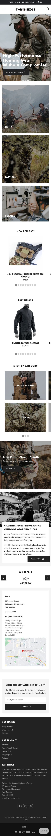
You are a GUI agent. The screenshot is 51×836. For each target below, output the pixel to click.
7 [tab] (30, 285)
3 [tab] (28, 81)
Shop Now (10, 469)
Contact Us (6, 751)
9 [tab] (35, 285)
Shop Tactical (7, 730)
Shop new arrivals (14, 72)
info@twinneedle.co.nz (14, 616)
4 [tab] (23, 285)
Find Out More (37, 559)
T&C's (27, 817)
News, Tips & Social (10, 748)
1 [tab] (23, 81)
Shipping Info (7, 755)
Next (47, 577)
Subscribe (24, 707)
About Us (5, 745)
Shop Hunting (7, 726)
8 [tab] (32, 285)
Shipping (32, 817)
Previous (3, 577)
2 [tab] (25, 81)
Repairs (5, 733)
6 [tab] (28, 285)
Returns (5, 758)
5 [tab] (25, 285)
